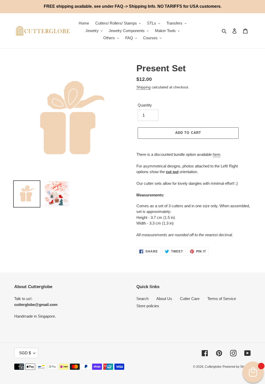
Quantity (145, 105)
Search (142, 298)
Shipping (143, 87)
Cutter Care (190, 298)
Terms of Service (221, 298)
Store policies (147, 306)
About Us (164, 298)
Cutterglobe (213, 366)
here (216, 154)
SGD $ (25, 353)
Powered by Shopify (237, 366)
